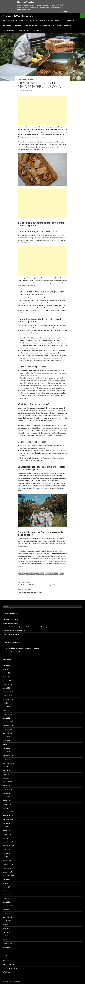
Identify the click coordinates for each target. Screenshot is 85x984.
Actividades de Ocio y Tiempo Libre (18, 16)
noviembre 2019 (8, 868)
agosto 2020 (7, 853)
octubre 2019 (7, 872)
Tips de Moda (59, 20)
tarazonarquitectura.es (10, 623)
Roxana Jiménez (28, 90)
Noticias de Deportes (30, 25)
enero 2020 (7, 861)
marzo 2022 (7, 800)
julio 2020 (6, 857)
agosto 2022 (7, 793)
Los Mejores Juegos (9, 30)
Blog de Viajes (70, 20)
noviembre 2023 (8, 755)
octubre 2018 (7, 913)
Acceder (6, 961)
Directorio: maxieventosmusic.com (14, 630)
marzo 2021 (7, 831)
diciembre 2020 (8, 842)
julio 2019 (6, 883)
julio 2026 (6, 669)
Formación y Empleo (46, 20)
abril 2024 (6, 744)
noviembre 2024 (8, 725)
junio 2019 (6, 887)
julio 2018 (6, 924)
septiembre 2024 (8, 733)
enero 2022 (7, 808)
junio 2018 (6, 928)
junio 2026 (6, 673)
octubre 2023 (7, 759)
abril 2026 (6, 677)
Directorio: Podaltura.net (11, 634)
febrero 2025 (7, 714)
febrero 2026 (7, 684)
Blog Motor (57, 25)
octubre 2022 (7, 789)
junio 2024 (6, 737)
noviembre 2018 (8, 909)
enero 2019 (7, 902)
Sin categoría (38, 30)
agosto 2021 (7, 823)
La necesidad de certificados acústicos (23, 652)
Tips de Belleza (7, 25)
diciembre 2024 (8, 722)
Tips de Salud (23, 20)
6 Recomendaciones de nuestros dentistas (25, 648)
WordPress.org (8, 972)
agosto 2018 (7, 921)
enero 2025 (7, 718)
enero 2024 (7, 752)
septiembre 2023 (8, 763)
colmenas (40, 573)
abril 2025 (6, 710)
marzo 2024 (7, 748)
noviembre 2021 (8, 815)
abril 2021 (6, 827)
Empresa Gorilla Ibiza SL (10, 619)
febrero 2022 (7, 804)
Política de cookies (24, 9)
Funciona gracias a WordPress (11, 981)
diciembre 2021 (8, 812)
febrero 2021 (7, 834)
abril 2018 (6, 936)
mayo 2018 (6, 932)
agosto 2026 (7, 665)
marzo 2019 (7, 894)
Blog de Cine (67, 25)
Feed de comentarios (10, 968)
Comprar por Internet (10, 20)
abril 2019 (6, 891)
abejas (22, 573)
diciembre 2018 (8, 906)
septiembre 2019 (8, 876)
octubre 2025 (7, 695)
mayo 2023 (6, 774)
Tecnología (33, 20)
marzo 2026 (7, 680)
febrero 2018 (7, 943)
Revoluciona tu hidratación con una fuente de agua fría (36, 583)
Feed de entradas (8, 964)
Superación (18, 25)
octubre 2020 (7, 849)
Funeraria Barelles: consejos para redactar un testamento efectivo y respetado (28, 627)
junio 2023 (6, 770)
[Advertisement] (42, 110)
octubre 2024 (7, 729)
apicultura (30, 573)
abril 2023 (6, 778)
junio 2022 (6, 797)
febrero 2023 (7, 782)
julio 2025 (6, 703)
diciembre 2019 (8, 864)
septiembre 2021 (8, 819)
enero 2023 (7, 785)
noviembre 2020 (8, 846)
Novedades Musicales (24, 30)
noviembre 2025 (8, 692)
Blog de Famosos (45, 25)
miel (61, 573)
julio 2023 (6, 767)
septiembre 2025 (8, 699)
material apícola (51, 573)
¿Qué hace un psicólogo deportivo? (30, 591)
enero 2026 (7, 688)
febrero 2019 (7, 898)
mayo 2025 (6, 707)
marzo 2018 (7, 939)
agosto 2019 (7, 879)
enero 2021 (7, 838)
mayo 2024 (6, 740)
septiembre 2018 (8, 917)
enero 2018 (7, 947)
